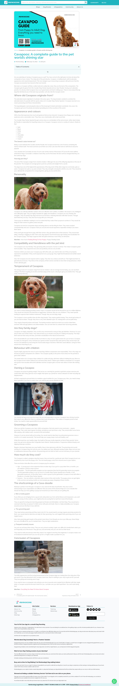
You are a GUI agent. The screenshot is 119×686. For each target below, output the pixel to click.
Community (95, 2)
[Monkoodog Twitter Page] (93, 609)
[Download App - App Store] (73, 610)
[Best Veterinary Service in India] (11, 2)
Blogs (104, 2)
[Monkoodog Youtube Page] (96, 609)
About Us (80, 7)
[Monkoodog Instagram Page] (88, 609)
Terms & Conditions (85, 684)
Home (16, 50)
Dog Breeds (47, 7)
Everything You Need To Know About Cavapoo (35, 589)
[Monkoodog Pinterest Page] (99, 609)
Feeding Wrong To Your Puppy (37, 239)
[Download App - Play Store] (74, 614)
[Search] (85, 2)
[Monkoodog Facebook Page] (91, 609)
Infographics (58, 7)
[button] (78, 66)
